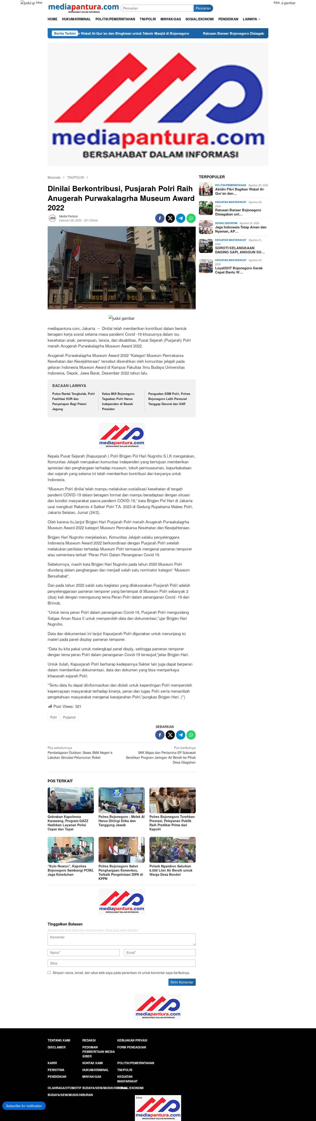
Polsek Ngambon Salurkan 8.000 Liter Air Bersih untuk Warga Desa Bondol (170, 870)
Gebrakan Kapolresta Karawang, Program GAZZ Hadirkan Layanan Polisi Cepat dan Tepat (68, 822)
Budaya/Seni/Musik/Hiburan (104, 1088)
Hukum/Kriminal (95, 1070)
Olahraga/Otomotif (64, 1088)
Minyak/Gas (91, 1076)
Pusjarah (69, 717)
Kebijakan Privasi (132, 1040)
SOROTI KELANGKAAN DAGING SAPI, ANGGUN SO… (240, 250)
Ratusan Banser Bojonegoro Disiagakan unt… (238, 212)
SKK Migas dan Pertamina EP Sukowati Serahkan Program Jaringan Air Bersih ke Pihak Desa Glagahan (161, 755)
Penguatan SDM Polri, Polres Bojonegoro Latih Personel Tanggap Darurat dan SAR (169, 398)
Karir (52, 1063)
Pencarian (203, 8)
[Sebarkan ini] (159, 218)
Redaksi (89, 1040)
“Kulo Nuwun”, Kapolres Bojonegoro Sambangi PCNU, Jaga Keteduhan (71, 870)
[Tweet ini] (170, 218)
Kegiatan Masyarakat (230, 202)
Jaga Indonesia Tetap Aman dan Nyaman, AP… (240, 229)
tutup (39, 2)
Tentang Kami (59, 1040)
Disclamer (56, 1047)
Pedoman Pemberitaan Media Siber (98, 1051)
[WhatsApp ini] (191, 218)
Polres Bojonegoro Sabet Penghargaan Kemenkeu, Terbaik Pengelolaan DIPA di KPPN (121, 872)
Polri (53, 717)
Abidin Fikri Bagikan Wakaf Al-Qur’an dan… (239, 191)
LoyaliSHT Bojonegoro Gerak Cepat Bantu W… (239, 270)
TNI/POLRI (124, 1070)
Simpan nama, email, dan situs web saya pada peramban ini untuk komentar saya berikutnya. (121, 972)
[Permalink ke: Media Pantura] (52, 217)
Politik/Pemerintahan (230, 185)
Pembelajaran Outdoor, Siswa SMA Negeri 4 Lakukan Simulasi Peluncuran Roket (80, 752)
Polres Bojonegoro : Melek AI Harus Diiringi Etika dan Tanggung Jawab (122, 820)
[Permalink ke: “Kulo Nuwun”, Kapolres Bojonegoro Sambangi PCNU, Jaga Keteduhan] (71, 850)
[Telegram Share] (180, 218)
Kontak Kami (92, 1063)
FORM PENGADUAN (131, 1047)
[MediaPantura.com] (84, 7)
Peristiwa (56, 1070)
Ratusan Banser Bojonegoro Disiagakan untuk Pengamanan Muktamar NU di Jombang (232, 33)
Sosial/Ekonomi (226, 223)
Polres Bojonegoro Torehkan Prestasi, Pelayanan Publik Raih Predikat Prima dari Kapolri (172, 822)
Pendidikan (57, 1076)
